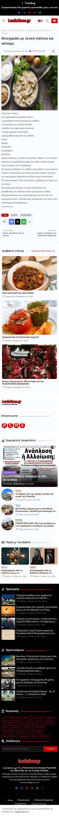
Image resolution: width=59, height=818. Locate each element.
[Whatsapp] (23, 222)
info (4, 718)
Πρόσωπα (22, 732)
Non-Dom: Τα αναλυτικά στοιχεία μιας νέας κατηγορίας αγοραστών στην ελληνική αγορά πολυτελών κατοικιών (36, 658)
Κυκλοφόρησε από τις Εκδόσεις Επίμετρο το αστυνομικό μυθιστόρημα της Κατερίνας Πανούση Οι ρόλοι (43, 572)
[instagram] (35, 12)
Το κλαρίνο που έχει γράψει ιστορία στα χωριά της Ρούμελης (34, 495)
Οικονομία (16, 727)
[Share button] (29, 222)
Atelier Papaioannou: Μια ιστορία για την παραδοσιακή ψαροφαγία (23, 383)
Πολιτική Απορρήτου (44, 800)
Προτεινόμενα (9, 732)
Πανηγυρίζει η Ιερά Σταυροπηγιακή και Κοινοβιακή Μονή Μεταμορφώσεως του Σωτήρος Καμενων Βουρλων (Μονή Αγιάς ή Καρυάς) (36, 632)
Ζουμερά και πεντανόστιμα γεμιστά (20, 337)
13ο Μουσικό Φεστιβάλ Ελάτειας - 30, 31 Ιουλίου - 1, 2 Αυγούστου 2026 (35, 693)
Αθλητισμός (15, 718)
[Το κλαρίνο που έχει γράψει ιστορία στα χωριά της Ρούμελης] (7, 495)
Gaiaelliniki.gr (20, 804)
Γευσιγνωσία (19, 30)
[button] (40, 20)
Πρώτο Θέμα (36, 732)
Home (10, 800)
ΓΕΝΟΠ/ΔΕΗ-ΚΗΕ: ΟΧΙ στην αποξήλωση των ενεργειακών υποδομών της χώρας (35, 524)
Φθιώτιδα (44, 736)
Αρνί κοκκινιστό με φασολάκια (18, 293)
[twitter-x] (24, 12)
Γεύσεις (14, 215)
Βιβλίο (26, 718)
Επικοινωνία (23, 800)
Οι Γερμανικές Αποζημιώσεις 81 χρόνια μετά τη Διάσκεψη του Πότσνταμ (35, 681)
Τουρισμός (23, 736)
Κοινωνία (39, 723)
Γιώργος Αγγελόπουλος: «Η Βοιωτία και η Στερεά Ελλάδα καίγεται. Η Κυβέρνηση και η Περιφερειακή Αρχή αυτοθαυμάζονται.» (36, 620)
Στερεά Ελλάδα (9, 736)
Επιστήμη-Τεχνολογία (12, 723)
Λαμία (5, 727)
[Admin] (42, 788)
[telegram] (40, 12)
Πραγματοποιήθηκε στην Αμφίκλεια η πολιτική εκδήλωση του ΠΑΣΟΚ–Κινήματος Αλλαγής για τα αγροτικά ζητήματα (34, 597)
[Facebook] (11, 222)
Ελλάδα (50, 718)
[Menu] (3, 21)
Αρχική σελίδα (7, 30)
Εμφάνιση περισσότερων (42, 251)
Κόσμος (50, 723)
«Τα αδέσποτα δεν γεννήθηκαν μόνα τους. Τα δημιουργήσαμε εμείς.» (36, 669)
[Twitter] (17, 222)
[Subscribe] (54, 20)
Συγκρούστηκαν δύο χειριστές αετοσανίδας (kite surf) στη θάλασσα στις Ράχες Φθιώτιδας (37, 609)
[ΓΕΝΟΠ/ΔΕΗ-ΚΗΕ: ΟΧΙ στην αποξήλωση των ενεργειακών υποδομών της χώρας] (7, 524)
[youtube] (29, 12)
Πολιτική (27, 727)
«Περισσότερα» (20, 812)
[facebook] (19, 12)
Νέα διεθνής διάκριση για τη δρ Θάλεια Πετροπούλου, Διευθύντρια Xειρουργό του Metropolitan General (35, 510)
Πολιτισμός (39, 727)
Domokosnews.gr (39, 804)
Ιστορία (28, 723)
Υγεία (34, 736)
